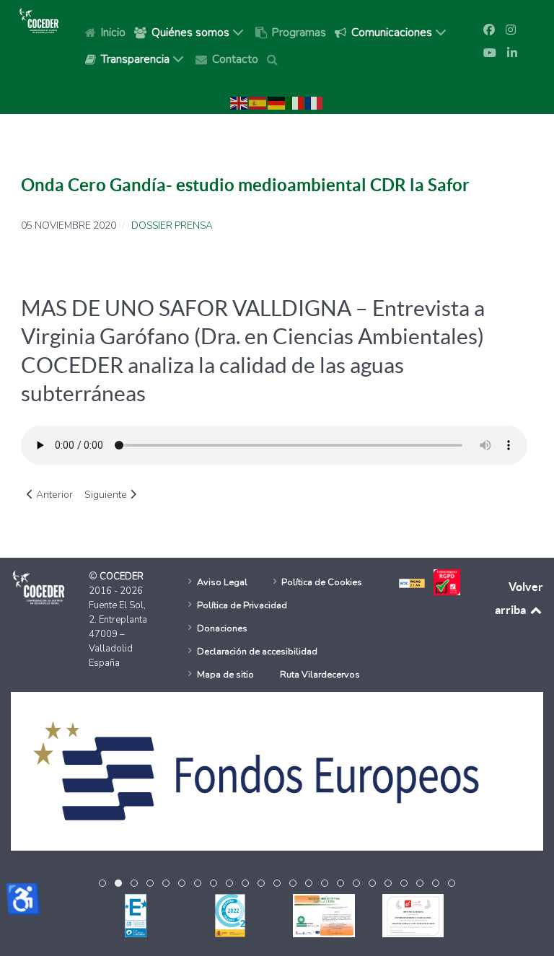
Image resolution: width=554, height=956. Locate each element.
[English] (239, 102)
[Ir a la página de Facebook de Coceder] (489, 30)
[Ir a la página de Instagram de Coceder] (511, 30)
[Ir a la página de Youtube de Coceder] (489, 53)
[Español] (258, 102)
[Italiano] (295, 102)
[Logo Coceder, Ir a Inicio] (39, 20)
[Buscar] (275, 58)
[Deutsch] (277, 102)
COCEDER (122, 576)
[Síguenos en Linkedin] (512, 53)
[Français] (314, 102)
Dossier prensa (172, 225)
